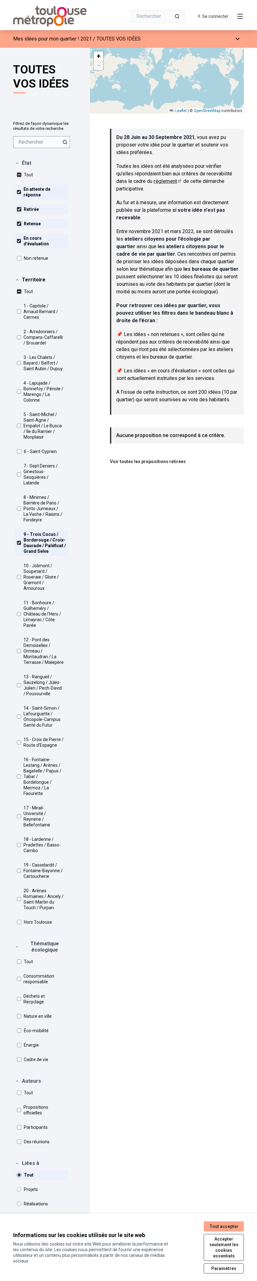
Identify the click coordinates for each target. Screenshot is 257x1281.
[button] (23, 163)
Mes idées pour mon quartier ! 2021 (52, 39)
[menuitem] (41, 142)
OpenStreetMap (207, 111)
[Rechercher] (177, 16)
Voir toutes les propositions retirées (148, 461)
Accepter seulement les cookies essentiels (224, 1247)
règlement (168, 181)
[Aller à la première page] (55, 16)
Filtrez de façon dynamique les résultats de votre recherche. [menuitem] (41, 126)
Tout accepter (224, 1226)
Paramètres (223, 1268)
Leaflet (180, 111)
